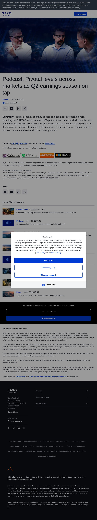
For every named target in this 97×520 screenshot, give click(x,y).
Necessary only (48, 268)
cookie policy (46, 253)
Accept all (48, 260)
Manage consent (48, 275)
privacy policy (62, 253)
